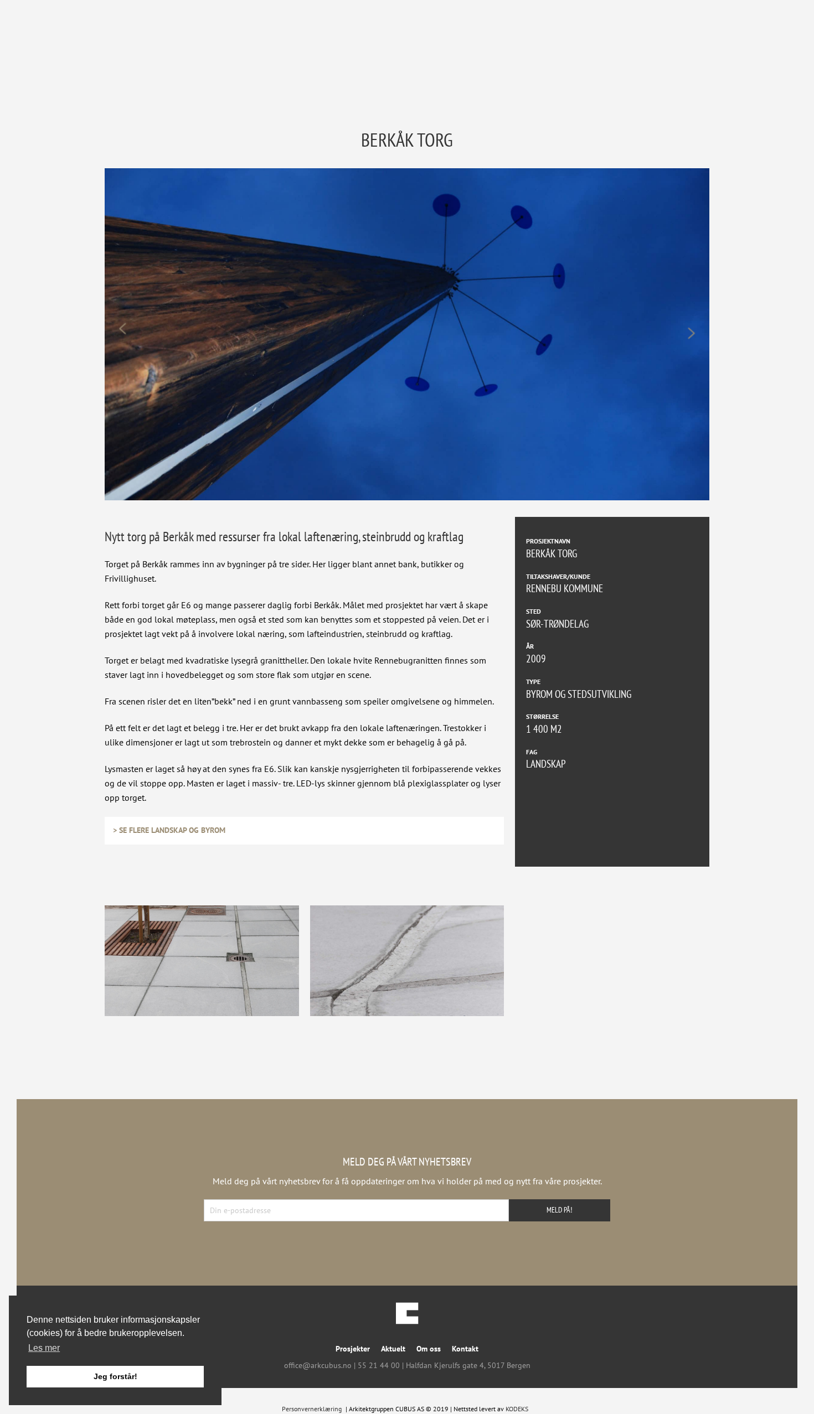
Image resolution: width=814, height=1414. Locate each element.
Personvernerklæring (312, 1409)
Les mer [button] (44, 1348)
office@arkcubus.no (318, 1365)
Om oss (428, 1349)
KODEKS (517, 1409)
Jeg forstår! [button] (115, 1376)
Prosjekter (353, 1349)
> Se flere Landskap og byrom (169, 830)
